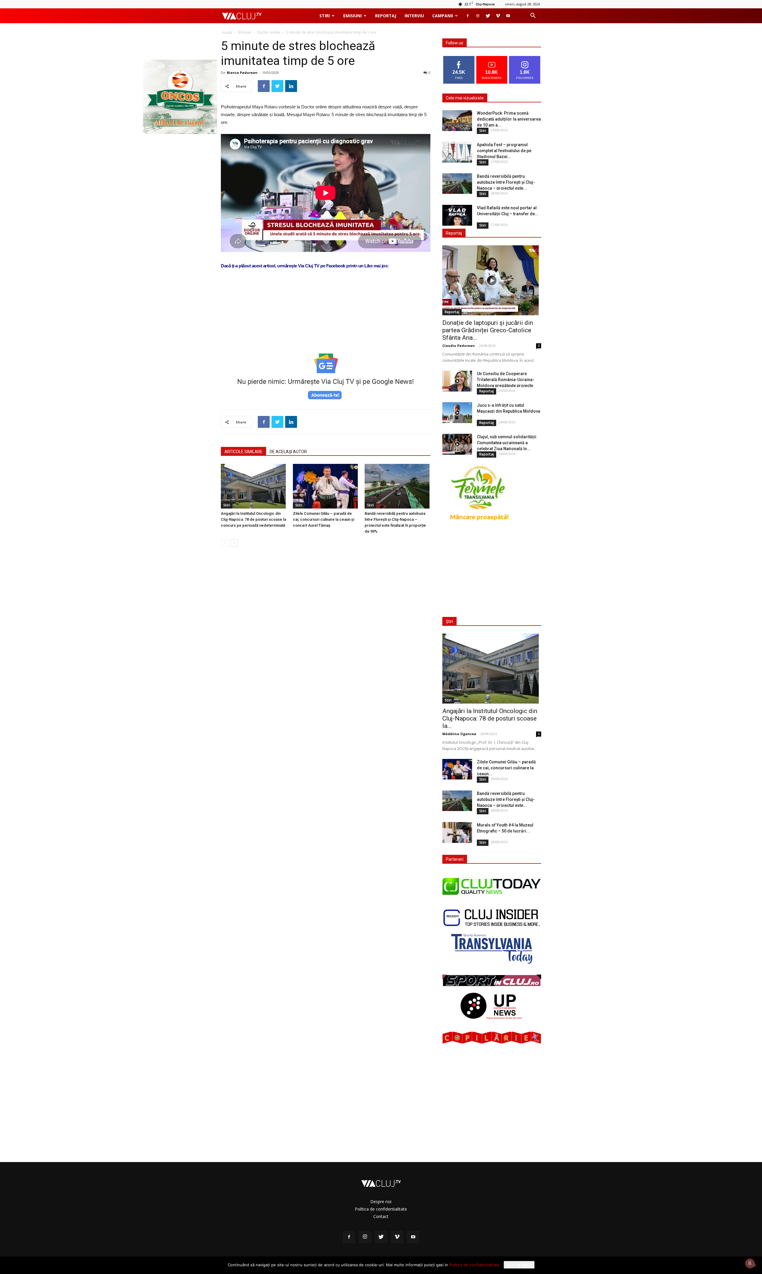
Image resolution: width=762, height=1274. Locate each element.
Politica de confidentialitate (381, 1209)
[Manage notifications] (750, 1263)
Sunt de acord (519, 1264)
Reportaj (385, 15)
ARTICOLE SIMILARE (243, 451)
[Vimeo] (498, 15)
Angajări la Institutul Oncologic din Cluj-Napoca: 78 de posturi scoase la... (489, 718)
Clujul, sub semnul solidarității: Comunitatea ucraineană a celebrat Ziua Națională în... (507, 442)
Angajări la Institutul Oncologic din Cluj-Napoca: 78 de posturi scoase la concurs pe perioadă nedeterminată (253, 519)
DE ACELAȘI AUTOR (288, 451)
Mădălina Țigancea (459, 734)
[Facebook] (467, 15)
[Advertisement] (325, 329)
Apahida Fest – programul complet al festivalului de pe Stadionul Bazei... (504, 150)
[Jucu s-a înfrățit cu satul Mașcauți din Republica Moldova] (457, 412)
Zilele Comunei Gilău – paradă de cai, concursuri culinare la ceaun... (506, 768)
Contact (380, 1216)
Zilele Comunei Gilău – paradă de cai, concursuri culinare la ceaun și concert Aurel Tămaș (323, 519)
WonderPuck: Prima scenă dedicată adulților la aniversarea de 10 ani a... (509, 119)
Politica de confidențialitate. (475, 1264)
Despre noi (380, 1201)
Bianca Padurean (242, 72)
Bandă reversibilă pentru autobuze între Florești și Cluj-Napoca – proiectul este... (506, 182)
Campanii (442, 15)
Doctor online (268, 32)
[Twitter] (487, 15)
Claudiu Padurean (458, 345)
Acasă (227, 32)
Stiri (324, 15)
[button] (533, 16)
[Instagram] (477, 15)
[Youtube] (508, 15)
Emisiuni (352, 15)
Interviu (414, 15)
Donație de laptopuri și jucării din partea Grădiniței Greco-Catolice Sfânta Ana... (487, 330)
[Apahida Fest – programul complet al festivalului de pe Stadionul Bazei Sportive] (457, 152)
